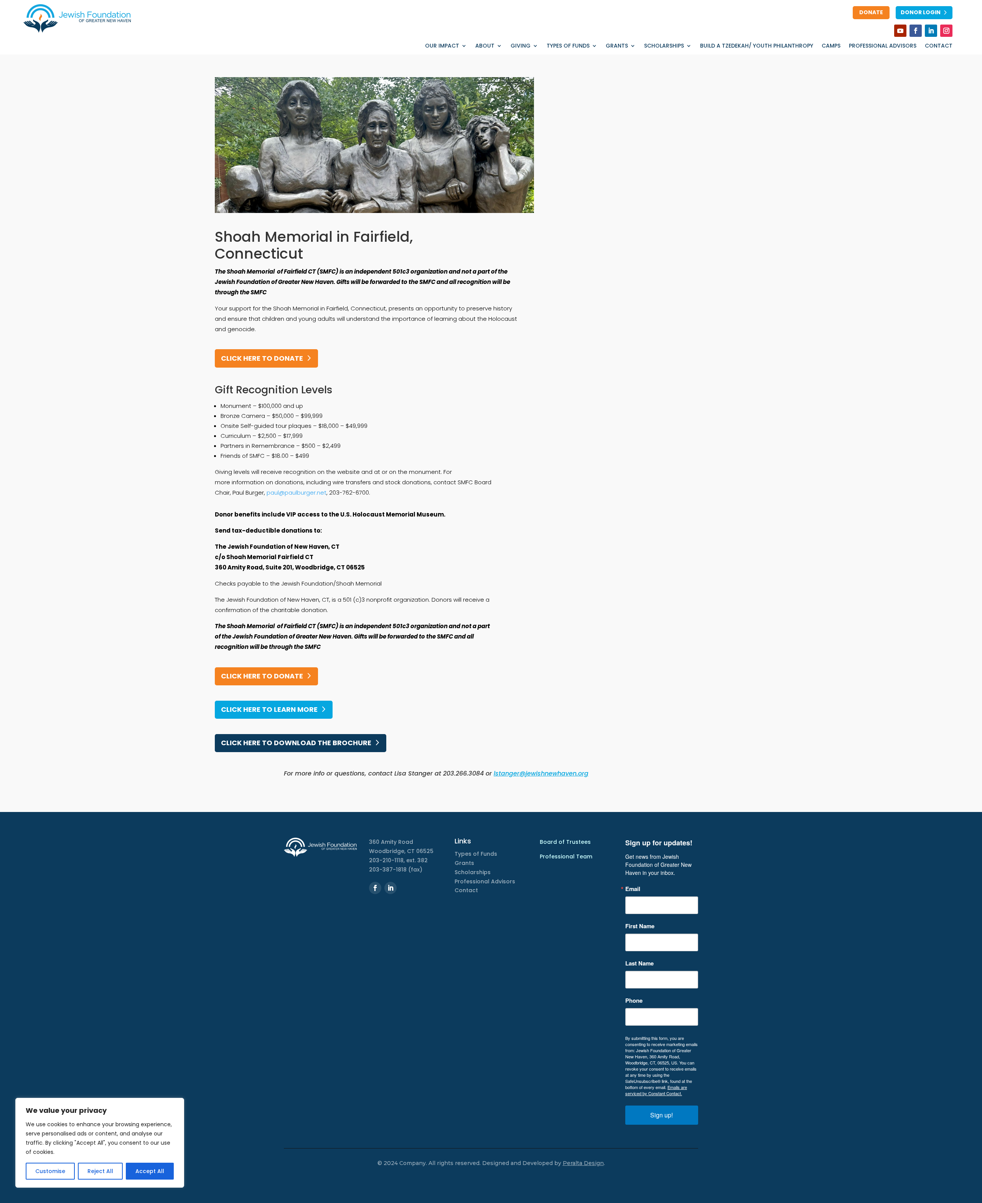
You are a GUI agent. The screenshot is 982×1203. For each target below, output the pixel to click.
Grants (617, 46)
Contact (938, 46)
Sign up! (661, 1115)
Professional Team (566, 856)
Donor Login (921, 12)
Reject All (100, 1171)
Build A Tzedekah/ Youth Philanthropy (756, 46)
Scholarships (664, 46)
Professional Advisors (882, 46)
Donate (871, 12)
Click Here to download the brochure (296, 743)
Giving (521, 46)
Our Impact (442, 46)
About (484, 46)
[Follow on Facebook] (916, 31)
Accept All (149, 1171)
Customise (50, 1171)
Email (632, 889)
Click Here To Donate (262, 676)
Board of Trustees (565, 842)
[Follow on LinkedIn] (931, 31)
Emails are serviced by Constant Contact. (656, 1090)
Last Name (639, 963)
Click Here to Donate (262, 358)
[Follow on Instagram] (946, 31)
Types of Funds (568, 46)
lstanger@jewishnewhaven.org (541, 773)
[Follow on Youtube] (900, 31)
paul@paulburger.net (296, 492)
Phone (634, 1000)
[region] (99, 1143)
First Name (639, 926)
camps (831, 46)
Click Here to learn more (269, 709)
